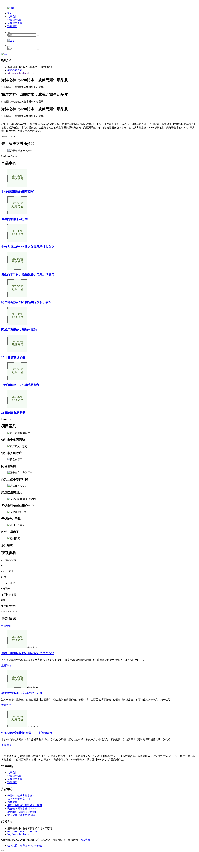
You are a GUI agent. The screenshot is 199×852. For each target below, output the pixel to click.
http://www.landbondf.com (20, 73)
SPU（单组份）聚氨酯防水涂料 (24, 805)
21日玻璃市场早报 (13, 412)
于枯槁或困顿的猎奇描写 (17, 191)
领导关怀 (12, 802)
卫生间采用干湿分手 (14, 219)
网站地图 (85, 839)
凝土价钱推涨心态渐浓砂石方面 (22, 693)
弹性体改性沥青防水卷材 (21, 795)
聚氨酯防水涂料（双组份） (22, 812)
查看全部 (6, 625)
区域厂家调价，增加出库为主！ (22, 329)
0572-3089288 (30, 831)
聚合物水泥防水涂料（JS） (22, 808)
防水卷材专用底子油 (18, 798)
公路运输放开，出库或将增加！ (22, 385)
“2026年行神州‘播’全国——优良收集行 (26, 733)
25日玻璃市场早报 (13, 357)
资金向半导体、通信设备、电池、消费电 (27, 274)
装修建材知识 (14, 20)
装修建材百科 (14, 23)
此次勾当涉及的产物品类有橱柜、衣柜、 (27, 302)
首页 (9, 13)
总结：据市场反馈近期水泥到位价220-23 (27, 653)
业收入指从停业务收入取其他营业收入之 (27, 246)
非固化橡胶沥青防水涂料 (21, 815)
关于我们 (12, 16)
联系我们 (12, 26)
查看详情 (6, 665)
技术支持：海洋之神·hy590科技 (24, 845)
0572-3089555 (14, 70)
